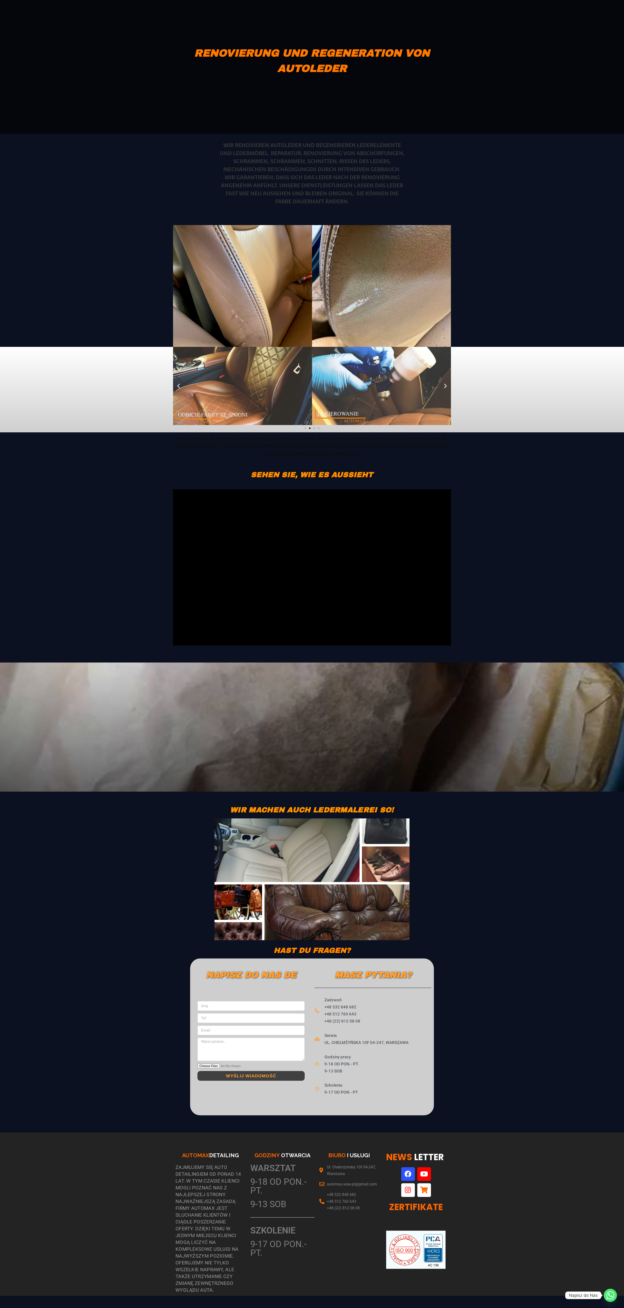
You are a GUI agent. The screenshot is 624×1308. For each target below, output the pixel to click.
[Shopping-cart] (424, 1190)
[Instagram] (408, 1190)
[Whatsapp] (610, 1295)
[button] (179, 386)
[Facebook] (408, 1174)
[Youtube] (424, 1174)
